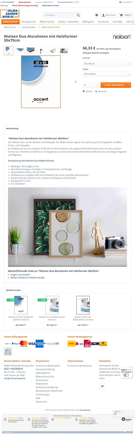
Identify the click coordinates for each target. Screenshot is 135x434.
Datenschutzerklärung (47, 387)
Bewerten (102, 91)
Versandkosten (84, 410)
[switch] (126, 375)
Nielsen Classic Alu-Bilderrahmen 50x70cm (83, 318)
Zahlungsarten (43, 372)
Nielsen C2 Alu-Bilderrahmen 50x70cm (52, 318)
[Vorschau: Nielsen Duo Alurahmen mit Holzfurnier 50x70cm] (8, 50)
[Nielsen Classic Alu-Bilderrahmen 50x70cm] (83, 305)
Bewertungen (8, 432)
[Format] (93, 60)
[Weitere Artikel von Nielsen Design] (122, 38)
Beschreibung (12, 128)
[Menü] (130, 368)
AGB (38, 398)
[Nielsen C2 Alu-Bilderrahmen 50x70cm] (52, 305)
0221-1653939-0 (13, 368)
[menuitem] (62, 15)
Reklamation (42, 383)
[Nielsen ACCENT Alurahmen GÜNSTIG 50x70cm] (21, 305)
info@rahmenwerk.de (14, 378)
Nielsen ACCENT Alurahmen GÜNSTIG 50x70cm (21, 318)
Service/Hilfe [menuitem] (126, 2)
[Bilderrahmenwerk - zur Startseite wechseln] (10, 14)
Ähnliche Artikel (13, 290)
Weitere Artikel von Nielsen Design (27, 277)
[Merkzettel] (97, 15)
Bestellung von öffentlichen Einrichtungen (49, 392)
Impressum (41, 401)
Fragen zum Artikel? (20, 274)
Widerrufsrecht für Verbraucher (45, 378)
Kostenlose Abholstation (48, 365)
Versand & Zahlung (45, 369)
